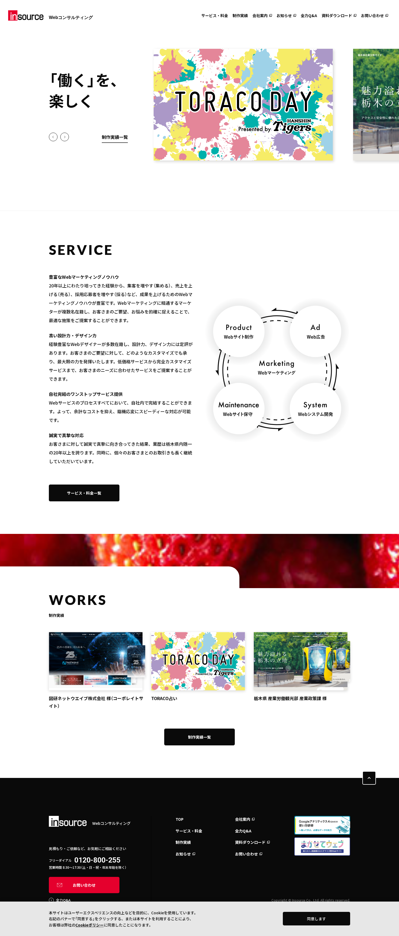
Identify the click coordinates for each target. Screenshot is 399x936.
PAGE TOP (369, 778)
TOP (179, 819)
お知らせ (284, 15)
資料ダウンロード (337, 15)
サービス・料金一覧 (84, 493)
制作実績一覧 (115, 137)
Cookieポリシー (89, 925)
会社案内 (260, 15)
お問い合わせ (372, 15)
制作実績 (240, 15)
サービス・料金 (214, 15)
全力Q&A (309, 15)
